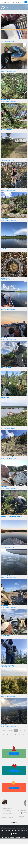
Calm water (4, 546)
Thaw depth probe (5, 99)
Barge (2, 427)
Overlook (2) (4, 724)
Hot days (3, 308)
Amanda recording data (7, 189)
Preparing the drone (6, 367)
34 (3, 734)
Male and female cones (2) (7, 129)
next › (8, 738)
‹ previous (10, 730)
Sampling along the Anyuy (7, 665)
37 (15, 734)
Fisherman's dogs (5, 635)
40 (3, 738)
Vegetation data (5, 397)
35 (7, 734)
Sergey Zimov (4, 486)
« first (4, 730)
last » (13, 738)
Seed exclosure (5, 278)
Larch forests (4, 218)
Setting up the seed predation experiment (11, 516)
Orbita (2, 159)
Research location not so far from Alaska (11, 69)
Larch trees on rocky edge (7, 456)
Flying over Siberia (5, 575)
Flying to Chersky (5, 337)
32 (20, 730)
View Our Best (14, 771)
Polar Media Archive (10, 2)
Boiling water (4, 605)
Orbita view (4, 695)
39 (23, 734)
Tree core (3, 40)
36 (11, 734)
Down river (3, 248)
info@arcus (22, 829)
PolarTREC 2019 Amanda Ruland (9, 41)
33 (24, 730)
